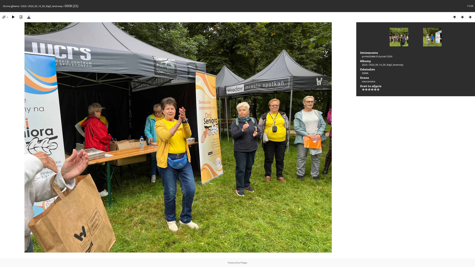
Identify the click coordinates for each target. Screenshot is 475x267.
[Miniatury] (454, 17)
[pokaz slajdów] (13, 17)
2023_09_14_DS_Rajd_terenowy (45, 6)
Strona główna (11, 6)
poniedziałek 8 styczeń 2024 (377, 56)
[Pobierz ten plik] (29, 17)
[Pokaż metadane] (21, 17)
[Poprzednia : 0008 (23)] (462, 17)
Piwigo (243, 262)
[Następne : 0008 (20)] (470, 17)
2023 (23, 6)
